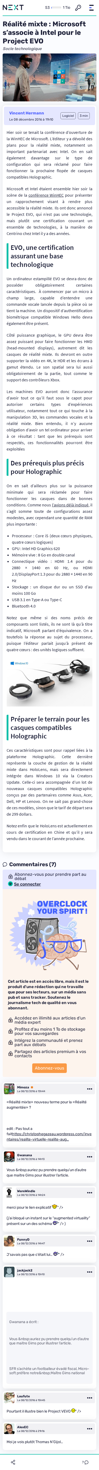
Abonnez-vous (49, 1068)
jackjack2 (24, 1270)
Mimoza (23, 1087)
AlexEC (22, 1427)
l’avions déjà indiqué (70, 504)
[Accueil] (13, 8)
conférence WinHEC (46, 195)
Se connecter (27, 884)
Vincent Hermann (26, 113)
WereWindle (26, 1191)
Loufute (23, 1396)
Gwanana (24, 1155)
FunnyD (23, 1239)
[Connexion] (78, 8)
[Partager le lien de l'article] (13, 1462)
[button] (91, 8)
